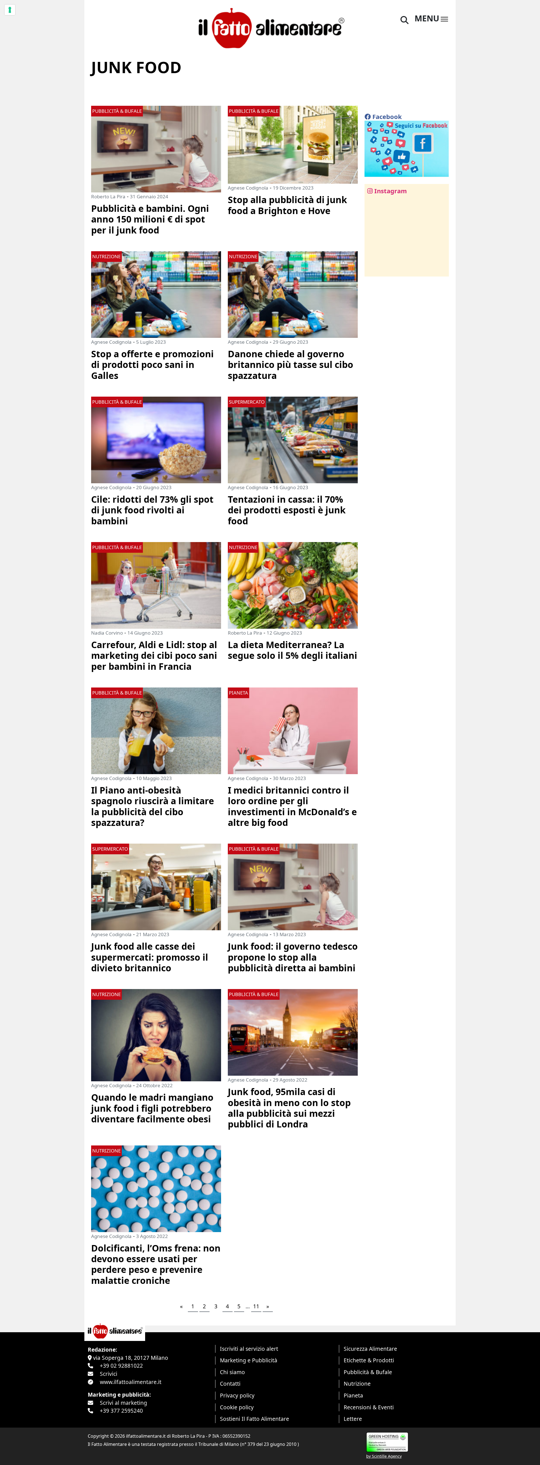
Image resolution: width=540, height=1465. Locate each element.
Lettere (353, 1419)
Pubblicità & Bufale (368, 1372)
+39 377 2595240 (121, 1410)
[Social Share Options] (372, 269)
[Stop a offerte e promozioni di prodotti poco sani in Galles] (156, 294)
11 (256, 1306)
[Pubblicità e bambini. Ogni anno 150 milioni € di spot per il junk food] (156, 148)
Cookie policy (237, 1407)
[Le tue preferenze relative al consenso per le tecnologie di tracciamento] (9, 10)
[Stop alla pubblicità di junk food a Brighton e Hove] (293, 144)
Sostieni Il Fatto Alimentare (254, 1419)
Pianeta (353, 1395)
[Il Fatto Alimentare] (270, 27)
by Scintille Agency (384, 1456)
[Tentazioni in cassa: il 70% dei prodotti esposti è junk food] (293, 439)
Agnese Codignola (248, 188)
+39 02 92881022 (121, 1365)
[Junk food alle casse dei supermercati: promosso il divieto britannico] (156, 886)
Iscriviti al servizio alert (249, 1348)
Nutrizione (357, 1383)
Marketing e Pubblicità (248, 1360)
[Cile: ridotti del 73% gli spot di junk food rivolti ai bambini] (156, 439)
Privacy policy (237, 1395)
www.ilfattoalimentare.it (130, 1382)
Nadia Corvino (107, 633)
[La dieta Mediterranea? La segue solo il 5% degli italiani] (293, 584)
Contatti (230, 1383)
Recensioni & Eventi (369, 1407)
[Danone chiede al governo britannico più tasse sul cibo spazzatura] (293, 294)
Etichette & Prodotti (369, 1360)
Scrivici (108, 1374)
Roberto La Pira (108, 196)
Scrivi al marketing (123, 1402)
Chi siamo (232, 1372)
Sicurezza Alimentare (370, 1348)
